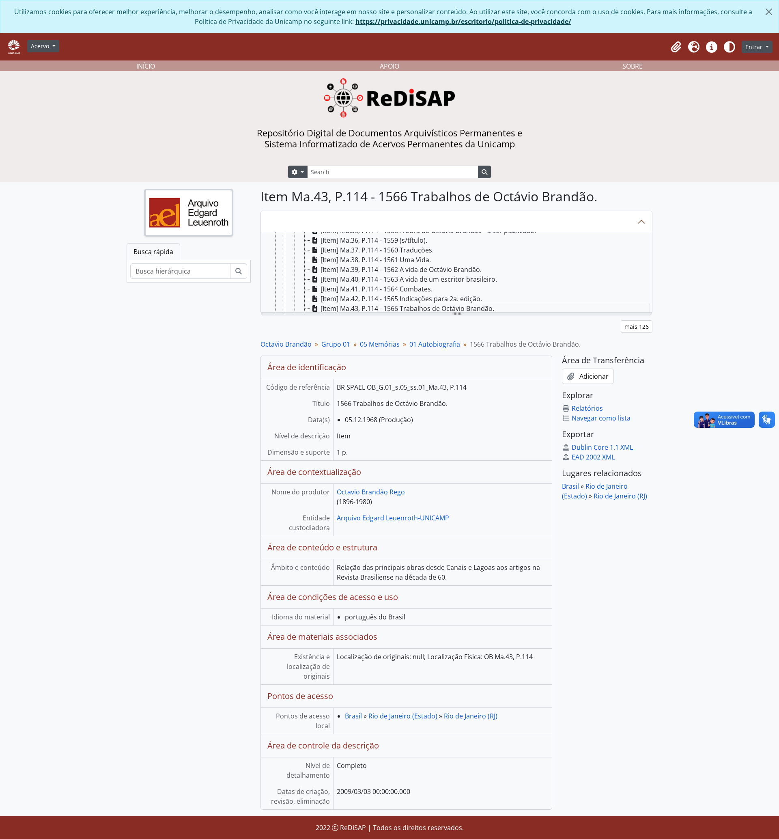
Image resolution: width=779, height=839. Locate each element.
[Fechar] (769, 11)
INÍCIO (145, 66)
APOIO (389, 66)
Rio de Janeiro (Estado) (402, 716)
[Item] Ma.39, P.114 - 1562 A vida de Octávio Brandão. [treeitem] (401, 269)
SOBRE (632, 66)
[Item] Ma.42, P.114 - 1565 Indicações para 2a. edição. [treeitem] (401, 298)
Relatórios (587, 408)
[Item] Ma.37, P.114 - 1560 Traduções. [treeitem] (377, 250)
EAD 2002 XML (593, 457)
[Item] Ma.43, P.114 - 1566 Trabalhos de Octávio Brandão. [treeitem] (407, 308)
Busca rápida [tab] (153, 251)
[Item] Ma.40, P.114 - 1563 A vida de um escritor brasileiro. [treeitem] (409, 279)
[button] (676, 47)
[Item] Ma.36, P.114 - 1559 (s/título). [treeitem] (374, 240)
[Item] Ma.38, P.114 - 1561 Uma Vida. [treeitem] (376, 259)
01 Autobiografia (434, 344)
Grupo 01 (335, 344)
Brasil (353, 716)
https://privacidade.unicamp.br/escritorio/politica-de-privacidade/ (463, 21)
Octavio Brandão (286, 344)
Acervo (41, 46)
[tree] (456, 272)
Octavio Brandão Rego (371, 491)
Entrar (754, 47)
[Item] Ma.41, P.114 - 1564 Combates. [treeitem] (377, 289)
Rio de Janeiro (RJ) (470, 716)
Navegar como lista (601, 418)
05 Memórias (380, 344)
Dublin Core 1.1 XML (602, 447)
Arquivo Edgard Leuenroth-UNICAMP (393, 517)
